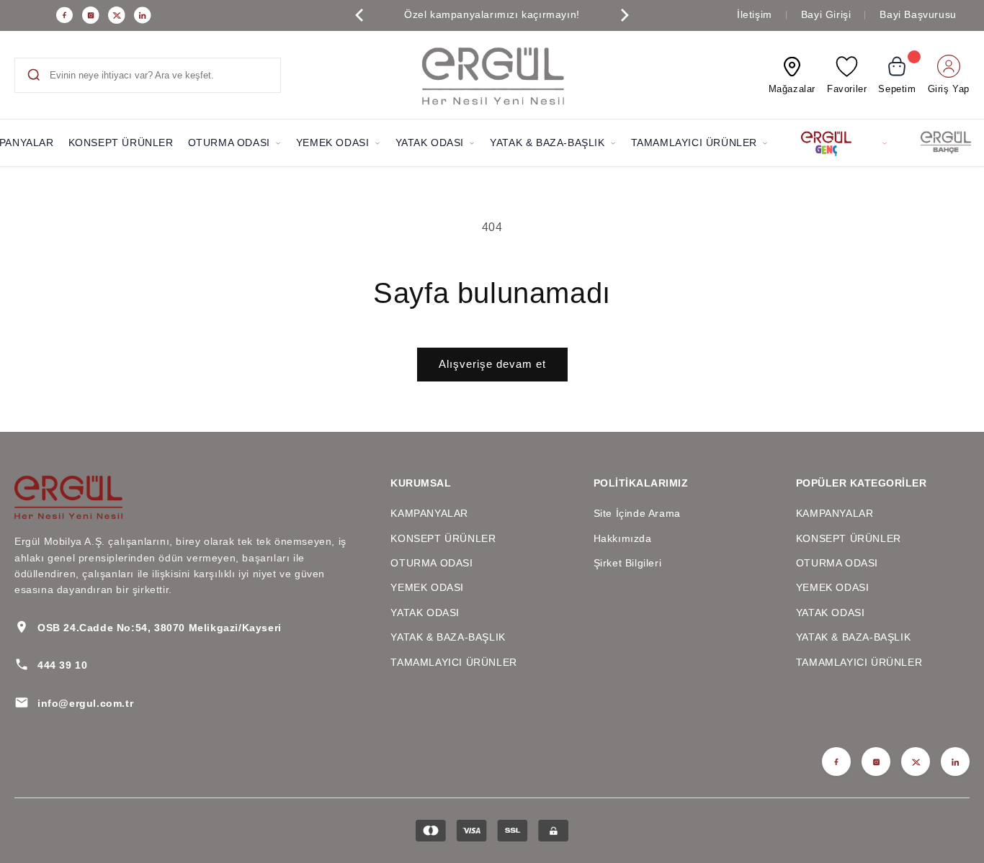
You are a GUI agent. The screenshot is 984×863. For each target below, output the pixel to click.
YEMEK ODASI (333, 142)
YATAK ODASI (430, 142)
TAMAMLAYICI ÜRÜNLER (694, 142)
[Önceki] (359, 15)
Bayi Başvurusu (918, 14)
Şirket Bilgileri (628, 563)
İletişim (754, 14)
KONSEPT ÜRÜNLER (121, 142)
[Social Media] (64, 15)
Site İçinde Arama (637, 513)
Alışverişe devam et (492, 364)
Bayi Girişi (826, 14)
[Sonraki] (624, 15)
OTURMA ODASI (229, 142)
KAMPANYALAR (429, 513)
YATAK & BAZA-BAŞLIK (547, 142)
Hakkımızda (623, 538)
